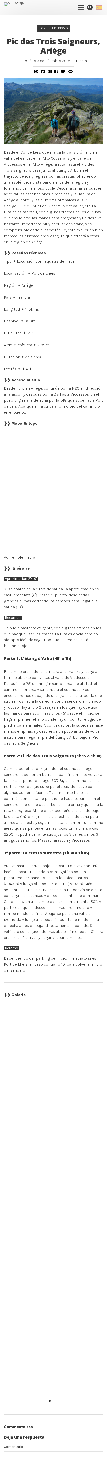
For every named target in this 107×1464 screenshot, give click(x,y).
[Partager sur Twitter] (43, 71)
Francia (80, 60)
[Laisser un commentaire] (70, 71)
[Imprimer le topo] (63, 71)
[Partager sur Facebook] (56, 71)
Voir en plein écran (20, 557)
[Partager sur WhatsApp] (36, 71)
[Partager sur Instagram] (50, 71)
